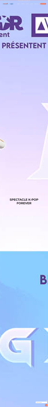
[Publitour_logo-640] (5, 3)
